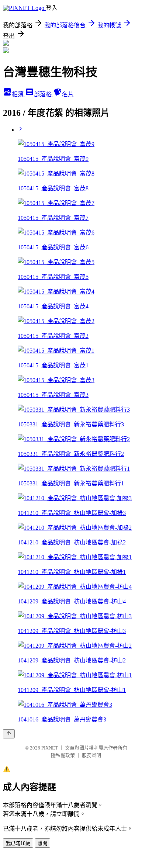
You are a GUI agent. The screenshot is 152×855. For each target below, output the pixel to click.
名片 (68, 94)
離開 (42, 843)
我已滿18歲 (18, 843)
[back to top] (9, 733)
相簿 (18, 94)
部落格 (43, 94)
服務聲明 (91, 755)
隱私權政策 (63, 755)
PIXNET (49, 748)
